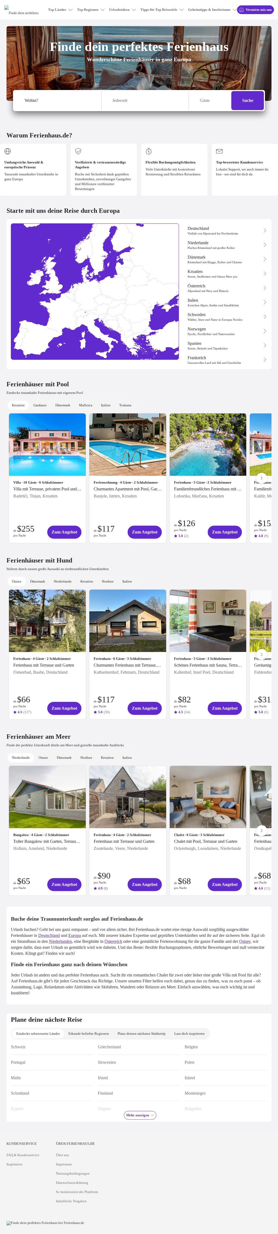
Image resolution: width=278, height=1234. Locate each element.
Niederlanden (60, 941)
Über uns (62, 1155)
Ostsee (245, 941)
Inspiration (15, 1164)
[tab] (18, 405)
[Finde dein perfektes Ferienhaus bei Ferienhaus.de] (45, 1223)
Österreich (113, 941)
